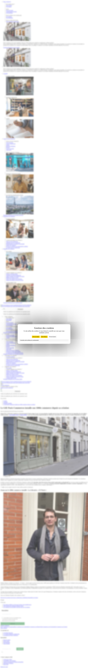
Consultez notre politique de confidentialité (29, 340)
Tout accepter (36, 336)
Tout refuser (44, 336)
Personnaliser (52, 336)
